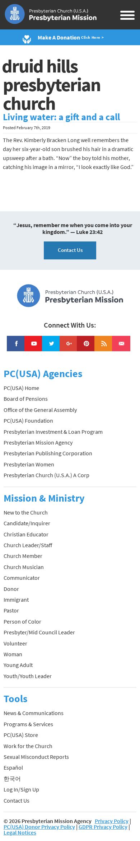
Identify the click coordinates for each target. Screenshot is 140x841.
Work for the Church (28, 746)
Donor (11, 588)
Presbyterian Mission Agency (38, 442)
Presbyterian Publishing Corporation (48, 453)
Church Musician (24, 566)
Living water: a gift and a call (61, 117)
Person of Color (22, 621)
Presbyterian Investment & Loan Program (53, 431)
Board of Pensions (26, 398)
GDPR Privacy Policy (103, 826)
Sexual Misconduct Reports (36, 756)
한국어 (12, 778)
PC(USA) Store (21, 734)
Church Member (23, 555)
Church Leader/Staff (28, 545)
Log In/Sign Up (21, 789)
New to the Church (26, 512)
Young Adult (18, 664)
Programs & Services (28, 724)
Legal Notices (20, 832)
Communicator (22, 577)
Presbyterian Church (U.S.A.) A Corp (46, 475)
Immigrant (16, 599)
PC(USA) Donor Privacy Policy (39, 826)
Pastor (11, 610)
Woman (13, 654)
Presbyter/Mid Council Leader (39, 632)
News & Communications (34, 713)
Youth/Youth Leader (28, 676)
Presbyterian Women (29, 464)
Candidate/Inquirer (27, 523)
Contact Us (70, 249)
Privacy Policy (112, 820)
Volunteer (15, 643)
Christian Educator (26, 534)
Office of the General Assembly (40, 409)
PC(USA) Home (21, 387)
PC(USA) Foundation (28, 420)
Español (13, 767)
